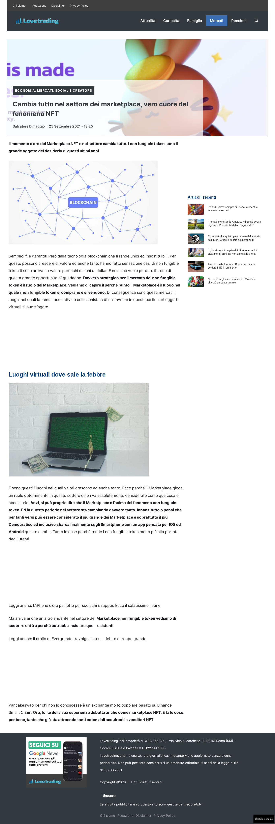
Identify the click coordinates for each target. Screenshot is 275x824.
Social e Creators (73, 90)
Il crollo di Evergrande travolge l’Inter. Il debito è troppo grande (89, 638)
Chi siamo (19, 5)
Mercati (216, 21)
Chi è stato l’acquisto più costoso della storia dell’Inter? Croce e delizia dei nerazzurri (234, 238)
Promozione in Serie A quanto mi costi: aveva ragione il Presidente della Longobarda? (234, 223)
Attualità (147, 21)
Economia (25, 90)
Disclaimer (58, 5)
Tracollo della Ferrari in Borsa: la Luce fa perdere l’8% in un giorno (231, 266)
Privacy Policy (79, 5)
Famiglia (194, 21)
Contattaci (173, 782)
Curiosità (171, 21)
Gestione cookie (264, 819)
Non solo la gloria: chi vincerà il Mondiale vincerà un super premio (231, 281)
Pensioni (239, 21)
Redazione (39, 5)
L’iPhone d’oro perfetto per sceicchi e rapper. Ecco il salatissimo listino (96, 605)
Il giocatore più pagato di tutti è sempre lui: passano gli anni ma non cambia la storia (232, 252)
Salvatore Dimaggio (29, 126)
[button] (256, 20)
